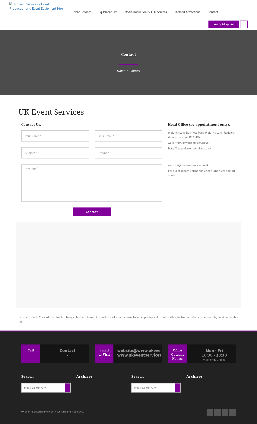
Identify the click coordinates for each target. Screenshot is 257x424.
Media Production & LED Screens (146, 12)
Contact (213, 12)
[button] (244, 24)
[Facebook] (225, 412)
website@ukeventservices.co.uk (188, 143)
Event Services (82, 12)
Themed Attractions (187, 12)
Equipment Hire (108, 12)
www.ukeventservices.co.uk (139, 355)
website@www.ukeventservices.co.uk (139, 350)
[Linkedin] (217, 412)
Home (121, 71)
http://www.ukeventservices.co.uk (189, 148)
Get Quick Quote (223, 24)
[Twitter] (210, 412)
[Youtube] (232, 412)
